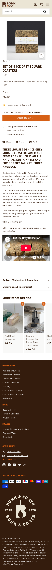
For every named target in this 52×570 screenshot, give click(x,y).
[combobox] (26, 11)
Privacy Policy (8, 418)
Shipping (18, 112)
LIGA (5, 75)
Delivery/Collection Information (20, 280)
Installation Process (11, 375)
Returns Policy (9, 410)
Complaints (7, 437)
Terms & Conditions (11, 414)
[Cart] (41, 4)
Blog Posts (7, 399)
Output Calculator (10, 383)
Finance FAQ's (9, 433)
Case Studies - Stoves (12, 391)
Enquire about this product (17, 287)
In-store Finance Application (15, 429)
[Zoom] (41, 55)
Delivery (6, 387)
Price (5, 92)
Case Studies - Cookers (13, 395)
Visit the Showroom (11, 371)
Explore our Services (11, 379)
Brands (25, 298)
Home (5, 61)
